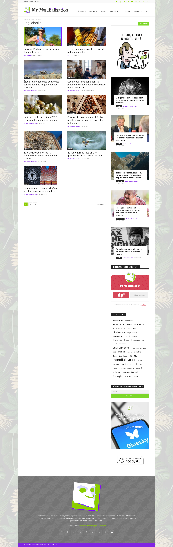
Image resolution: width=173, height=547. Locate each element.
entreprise (123, 344)
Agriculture (27, 45)
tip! (121, 295)
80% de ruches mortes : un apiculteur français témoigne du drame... (41, 155)
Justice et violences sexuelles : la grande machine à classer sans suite (130, 137)
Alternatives (93, 11)
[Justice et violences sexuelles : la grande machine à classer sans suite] (130, 128)
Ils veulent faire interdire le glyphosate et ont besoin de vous (85, 154)
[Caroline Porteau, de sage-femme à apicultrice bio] (43, 36)
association (132, 328)
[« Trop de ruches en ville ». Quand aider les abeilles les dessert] (86, 36)
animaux (117, 328)
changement (117, 336)
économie (136, 376)
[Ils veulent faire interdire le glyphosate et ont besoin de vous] (86, 140)
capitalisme (132, 332)
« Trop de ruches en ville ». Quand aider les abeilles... (85, 50)
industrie (137, 352)
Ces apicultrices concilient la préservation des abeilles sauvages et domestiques (86, 84)
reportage (130, 369)
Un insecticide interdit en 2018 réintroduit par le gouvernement (41, 119)
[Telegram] (132, 1)
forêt (114, 352)
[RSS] (128, 1)
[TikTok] (136, 1)
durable (126, 340)
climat (127, 336)
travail (134, 372)
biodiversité (119, 332)
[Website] (143, 1)
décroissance (135, 340)
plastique (116, 364)
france (121, 351)
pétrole (115, 368)
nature (140, 360)
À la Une (81, 11)
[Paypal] (124, 1)
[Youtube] (147, 1)
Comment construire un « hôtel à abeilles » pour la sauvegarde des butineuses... (85, 120)
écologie (117, 376)
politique (126, 364)
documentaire (117, 340)
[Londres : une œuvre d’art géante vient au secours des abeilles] (43, 175)
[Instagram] (120, 1)
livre (120, 356)
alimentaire (129, 320)
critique (134, 336)
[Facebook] (116, 1)
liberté (115, 356)
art (125, 328)
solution (117, 372)
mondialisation (124, 359)
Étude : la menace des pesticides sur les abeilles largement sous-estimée (41, 84)
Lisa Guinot (28, 55)
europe (136, 348)
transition (126, 372)
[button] (146, 11)
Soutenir (127, 11)
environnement (122, 347)
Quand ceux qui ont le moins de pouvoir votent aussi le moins (129, 251)
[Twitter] (140, 1)
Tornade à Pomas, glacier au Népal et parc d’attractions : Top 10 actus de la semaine (129, 175)
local (125, 356)
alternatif (129, 324)
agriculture (118, 320)
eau (142, 340)
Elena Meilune (128, 258)
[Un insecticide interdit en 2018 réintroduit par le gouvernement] (43, 104)
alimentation (118, 324)
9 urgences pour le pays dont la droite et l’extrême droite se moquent (130, 100)
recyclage (122, 368)
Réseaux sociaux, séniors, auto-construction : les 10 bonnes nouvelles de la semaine (128, 211)
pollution (137, 364)
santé (139, 368)
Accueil (26, 19)
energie (115, 344)
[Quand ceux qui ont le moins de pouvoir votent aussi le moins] (130, 241)
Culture (26, 184)
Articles (26, 78)
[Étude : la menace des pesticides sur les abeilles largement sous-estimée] (43, 69)
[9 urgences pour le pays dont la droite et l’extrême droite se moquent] (130, 91)
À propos (137, 11)
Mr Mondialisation (30, 91)
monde (133, 355)
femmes (143, 348)
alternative (139, 324)
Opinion (104, 11)
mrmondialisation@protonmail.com (92, 526)
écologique (127, 376)
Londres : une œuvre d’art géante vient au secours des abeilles (41, 190)
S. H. (68, 55)
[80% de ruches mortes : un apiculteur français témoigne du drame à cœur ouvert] (43, 140)
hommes (129, 352)
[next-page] (35, 204)
